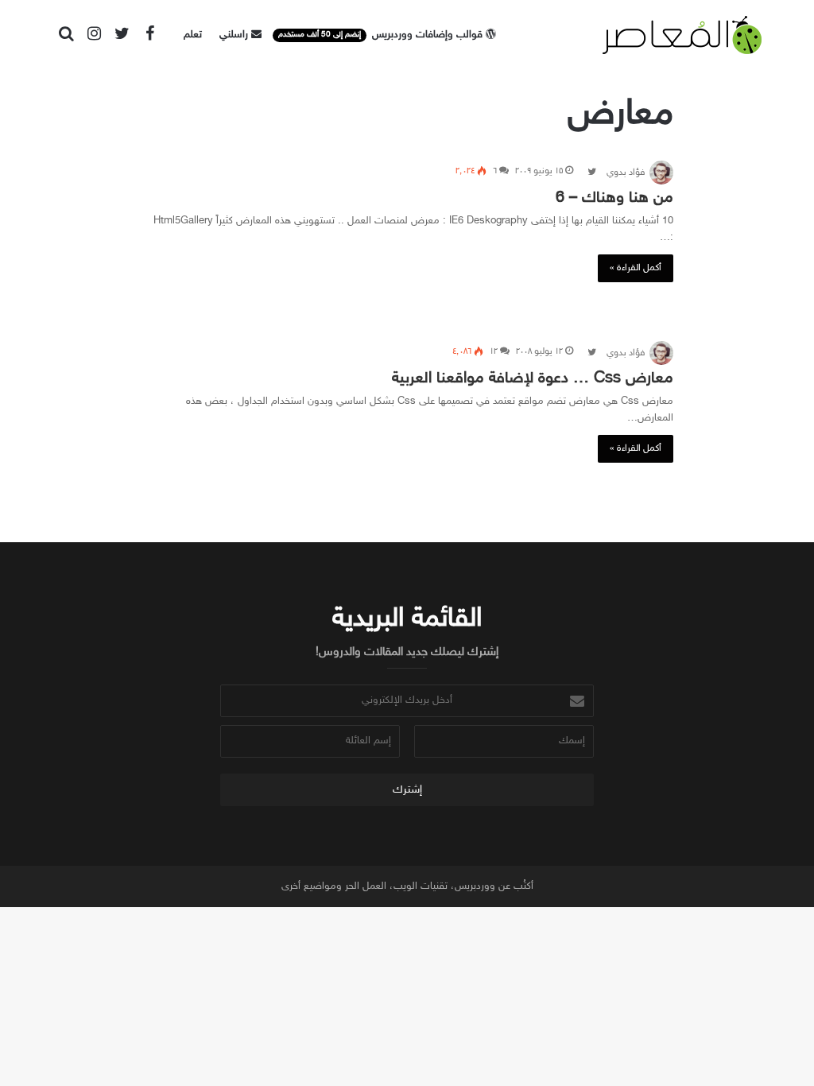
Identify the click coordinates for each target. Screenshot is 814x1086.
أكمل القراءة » (635, 267)
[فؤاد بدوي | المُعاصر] (682, 35)
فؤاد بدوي (626, 172)
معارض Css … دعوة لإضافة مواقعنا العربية (532, 378)
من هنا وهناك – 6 (614, 198)
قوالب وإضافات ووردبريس (382, 35)
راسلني (235, 35)
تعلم (193, 35)
